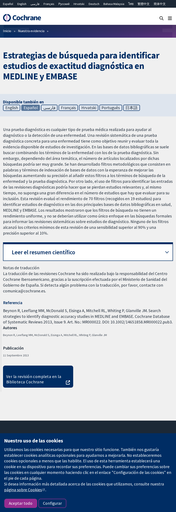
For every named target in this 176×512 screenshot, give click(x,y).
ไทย (131, 4)
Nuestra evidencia (31, 31)
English (21, 4)
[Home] (22, 18)
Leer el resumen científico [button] (43, 252)
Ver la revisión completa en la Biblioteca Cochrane (33, 379)
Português (111, 107)
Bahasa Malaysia (113, 4)
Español (8, 4)
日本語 (131, 107)
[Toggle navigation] (170, 18)
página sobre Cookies (23, 489)
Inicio (7, 31)
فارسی (34, 4)
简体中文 (160, 4)
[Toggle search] (161, 18)
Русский (64, 4)
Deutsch (94, 4)
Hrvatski (79, 4)
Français (49, 4)
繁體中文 (144, 4)
